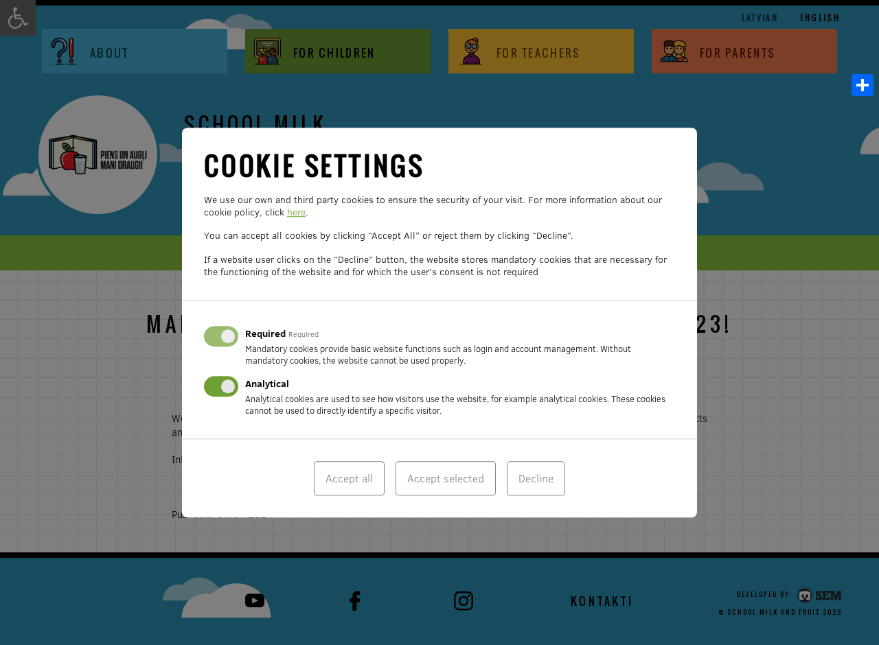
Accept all (349, 478)
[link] (862, 85)
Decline (535, 478)
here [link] (296, 212)
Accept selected (445, 478)
